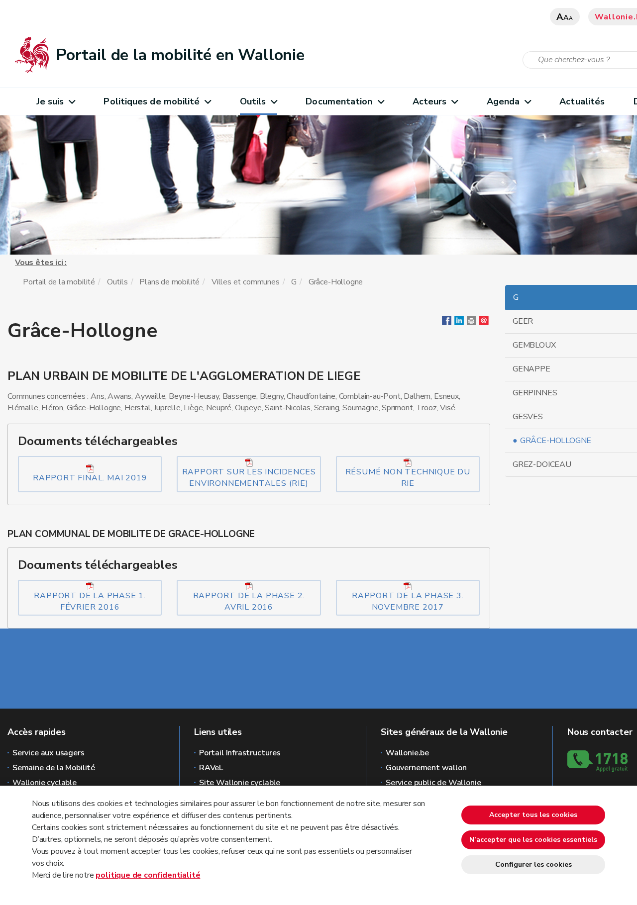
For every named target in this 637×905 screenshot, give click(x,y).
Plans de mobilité (169, 281)
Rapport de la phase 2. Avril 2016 (249, 601)
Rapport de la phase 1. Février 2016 (90, 601)
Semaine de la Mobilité (53, 768)
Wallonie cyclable (44, 783)
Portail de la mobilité (59, 281)
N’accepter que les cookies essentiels (533, 839)
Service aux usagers (48, 753)
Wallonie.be (407, 753)
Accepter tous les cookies (533, 814)
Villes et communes (246, 281)
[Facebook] (446, 322)
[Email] (484, 322)
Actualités (582, 101)
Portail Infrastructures (240, 753)
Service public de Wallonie (433, 783)
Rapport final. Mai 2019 (90, 477)
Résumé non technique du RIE (407, 477)
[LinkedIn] (459, 322)
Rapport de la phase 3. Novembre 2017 (408, 601)
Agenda (503, 101)
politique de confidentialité (148, 875)
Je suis (50, 101)
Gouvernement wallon (426, 768)
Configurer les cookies (533, 864)
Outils (253, 101)
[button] (471, 322)
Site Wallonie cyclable (239, 783)
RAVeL (211, 768)
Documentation (339, 101)
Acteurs (430, 101)
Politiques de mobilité (152, 101)
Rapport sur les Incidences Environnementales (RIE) (249, 477)
